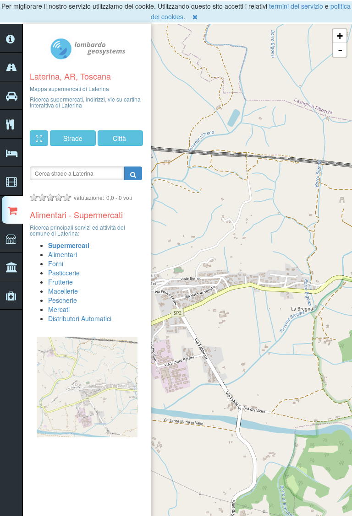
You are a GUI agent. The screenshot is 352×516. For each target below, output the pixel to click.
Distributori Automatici (79, 318)
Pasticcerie (64, 272)
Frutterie (60, 281)
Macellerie (63, 291)
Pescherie (62, 300)
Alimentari (62, 254)
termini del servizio (296, 6)
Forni (55, 263)
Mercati (59, 309)
